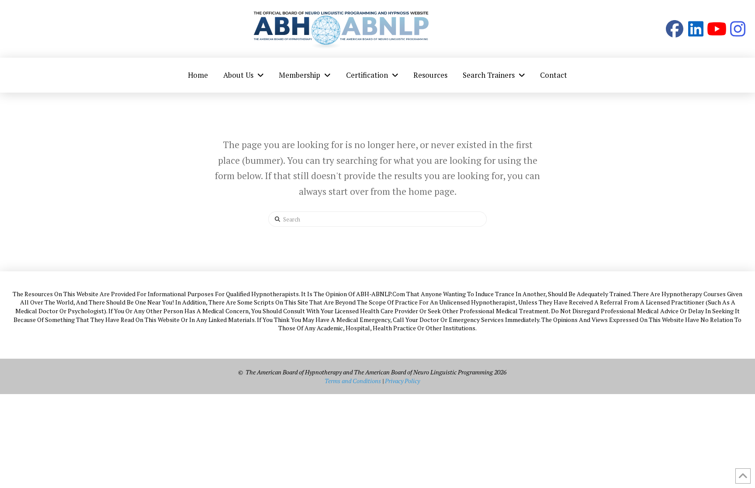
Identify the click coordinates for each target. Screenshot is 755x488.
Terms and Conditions (353, 381)
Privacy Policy (402, 381)
